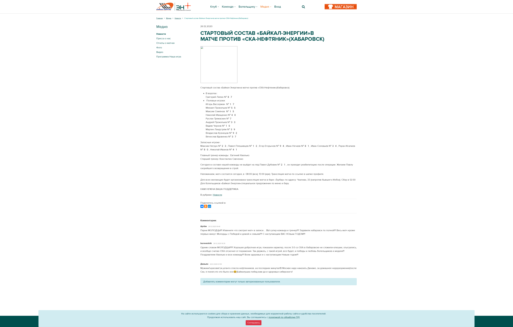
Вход (277, 7)
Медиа (264, 7)
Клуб (213, 7)
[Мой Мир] (209, 206)
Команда (228, 7)
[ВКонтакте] (202, 206)
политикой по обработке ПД (284, 317)
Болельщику (247, 7)
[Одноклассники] (205, 206)
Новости (217, 194)
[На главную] (173, 7)
